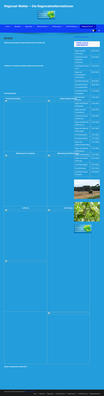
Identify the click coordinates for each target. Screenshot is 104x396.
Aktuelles (17, 26)
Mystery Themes (29, 391)
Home (8, 26)
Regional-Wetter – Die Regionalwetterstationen (38, 6)
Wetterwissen (56, 26)
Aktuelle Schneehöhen (81, 37)
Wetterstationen (42, 26)
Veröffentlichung (71, 26)
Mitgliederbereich (87, 26)
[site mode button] (94, 31)
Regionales (28, 26)
